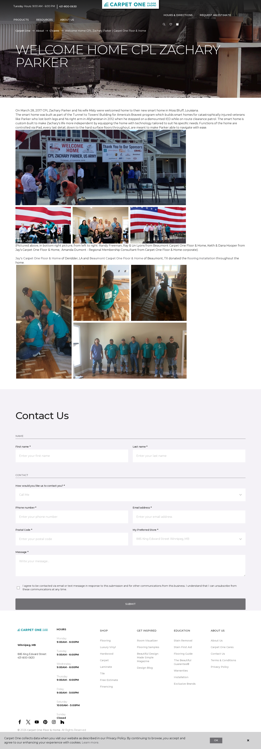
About (40, 30)
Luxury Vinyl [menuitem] (108, 647)
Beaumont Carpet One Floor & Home (116, 258)
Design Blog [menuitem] (145, 667)
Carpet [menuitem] (104, 660)
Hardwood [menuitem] (106, 653)
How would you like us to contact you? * (40, 486)
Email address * (142, 507)
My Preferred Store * (145, 530)
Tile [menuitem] (102, 673)
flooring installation (201, 258)
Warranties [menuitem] (181, 670)
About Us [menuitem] (217, 640)
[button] (164, 24)
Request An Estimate (215, 15)
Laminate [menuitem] (106, 666)
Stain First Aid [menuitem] (183, 647)
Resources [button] (44, 19)
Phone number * (25, 507)
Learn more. (90, 742)
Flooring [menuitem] (105, 640)
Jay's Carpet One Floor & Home (38, 258)
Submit (130, 604)
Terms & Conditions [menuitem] (223, 660)
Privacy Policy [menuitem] (220, 666)
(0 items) (177, 24)
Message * (21, 552)
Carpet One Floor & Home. (44, 730)
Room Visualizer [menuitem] (147, 640)
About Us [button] (67, 19)
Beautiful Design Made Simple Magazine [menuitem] (147, 657)
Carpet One (22, 30)
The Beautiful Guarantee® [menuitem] (182, 662)
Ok (216, 740)
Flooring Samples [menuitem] (148, 647)
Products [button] (21, 19)
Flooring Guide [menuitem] (183, 653)
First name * (23, 446)
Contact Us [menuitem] (218, 653)
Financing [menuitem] (106, 686)
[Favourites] (170, 24)
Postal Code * (23, 530)
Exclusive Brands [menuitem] (185, 683)
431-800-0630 (68, 6)
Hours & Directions (178, 15)
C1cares (54, 30)
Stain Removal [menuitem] (183, 640)
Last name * (140, 446)
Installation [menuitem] (181, 677)
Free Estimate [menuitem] (109, 680)
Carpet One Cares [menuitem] (222, 647)
